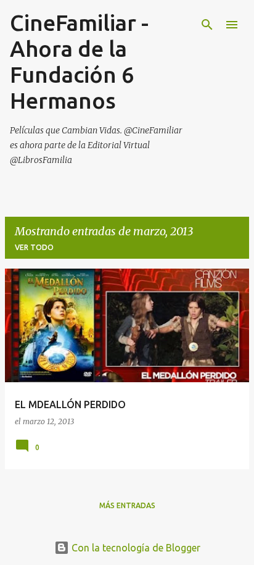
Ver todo (34, 247)
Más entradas (127, 505)
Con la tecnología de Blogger (134, 547)
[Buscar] (207, 25)
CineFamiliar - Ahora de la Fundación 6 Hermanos (79, 61)
